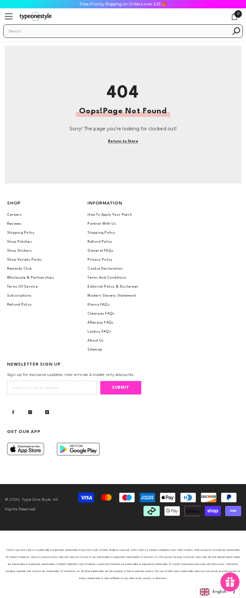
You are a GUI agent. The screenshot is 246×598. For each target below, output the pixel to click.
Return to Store (123, 141)
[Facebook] (13, 412)
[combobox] (118, 31)
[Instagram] (30, 412)
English (219, 592)
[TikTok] (47, 412)
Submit (120, 388)
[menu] (8, 16)
